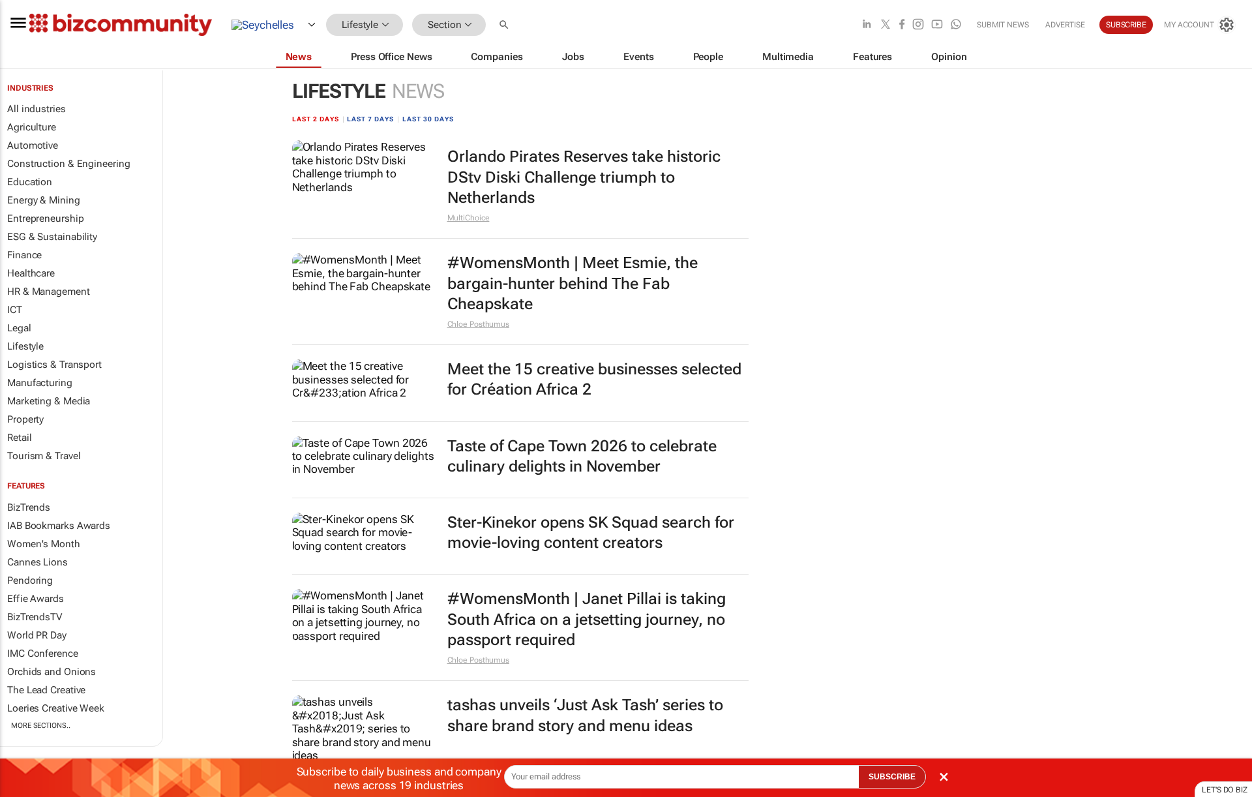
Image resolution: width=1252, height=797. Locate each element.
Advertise (1065, 24)
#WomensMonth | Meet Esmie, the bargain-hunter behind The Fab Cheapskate (572, 283)
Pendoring (30, 580)
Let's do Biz (1224, 789)
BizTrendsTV (34, 617)
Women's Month (43, 544)
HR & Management (48, 291)
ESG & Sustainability (52, 237)
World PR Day (37, 635)
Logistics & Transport (54, 364)
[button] (505, 25)
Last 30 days (428, 119)
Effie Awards (35, 599)
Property (25, 419)
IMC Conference (42, 653)
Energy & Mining (43, 200)
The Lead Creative (46, 690)
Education (29, 182)
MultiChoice (468, 217)
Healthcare (31, 273)
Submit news (1003, 24)
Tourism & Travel (43, 456)
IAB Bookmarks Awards (58, 526)
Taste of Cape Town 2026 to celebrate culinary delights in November (582, 456)
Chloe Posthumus (478, 324)
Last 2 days (315, 119)
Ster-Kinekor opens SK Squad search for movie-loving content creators (590, 532)
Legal (19, 328)
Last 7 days (370, 119)
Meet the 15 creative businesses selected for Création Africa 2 (594, 379)
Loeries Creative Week (55, 708)
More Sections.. (40, 725)
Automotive (32, 145)
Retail (19, 438)
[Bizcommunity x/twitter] (885, 25)
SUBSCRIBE (892, 776)
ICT (14, 310)
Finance (24, 255)
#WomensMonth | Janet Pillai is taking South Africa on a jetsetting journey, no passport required (586, 619)
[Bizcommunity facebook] (902, 25)
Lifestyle (25, 346)
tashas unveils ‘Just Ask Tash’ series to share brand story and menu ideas (585, 715)
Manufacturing (39, 383)
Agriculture (31, 127)
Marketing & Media (48, 401)
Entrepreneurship (45, 218)
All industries (36, 109)
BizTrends (28, 507)
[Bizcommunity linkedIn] (866, 25)
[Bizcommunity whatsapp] (956, 25)
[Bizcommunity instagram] (918, 25)
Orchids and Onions (51, 672)
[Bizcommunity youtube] (937, 25)
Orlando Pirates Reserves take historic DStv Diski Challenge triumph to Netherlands (584, 176)
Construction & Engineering (68, 164)
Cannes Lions (37, 562)
